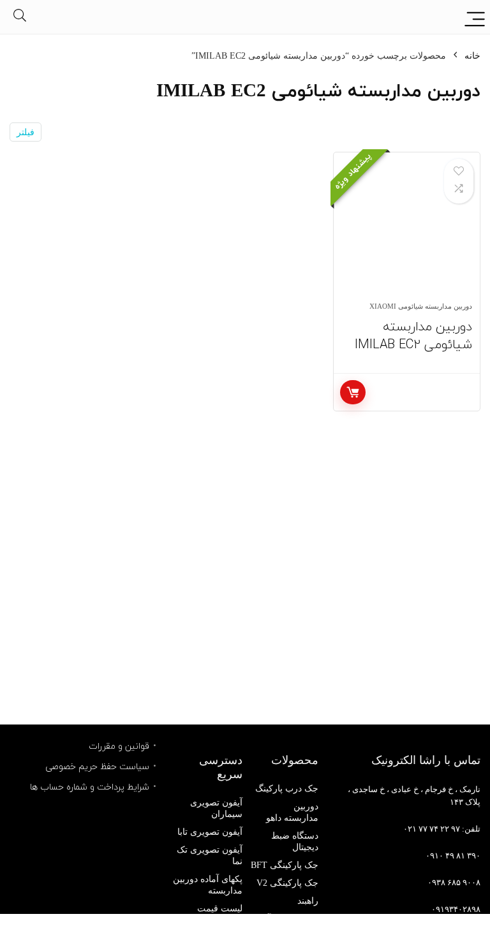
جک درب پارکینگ (286, 788)
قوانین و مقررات (119, 746)
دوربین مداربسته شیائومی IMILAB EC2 (413, 335)
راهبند (307, 901)
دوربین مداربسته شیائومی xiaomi (420, 306)
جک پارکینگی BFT (284, 865)
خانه (472, 56)
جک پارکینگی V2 (287, 883)
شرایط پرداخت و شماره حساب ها (89, 787)
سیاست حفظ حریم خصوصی (97, 766)
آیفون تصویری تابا (209, 832)
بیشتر (353, 392)
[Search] (19, 17)
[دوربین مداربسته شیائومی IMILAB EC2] (406, 233)
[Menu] (474, 17)
